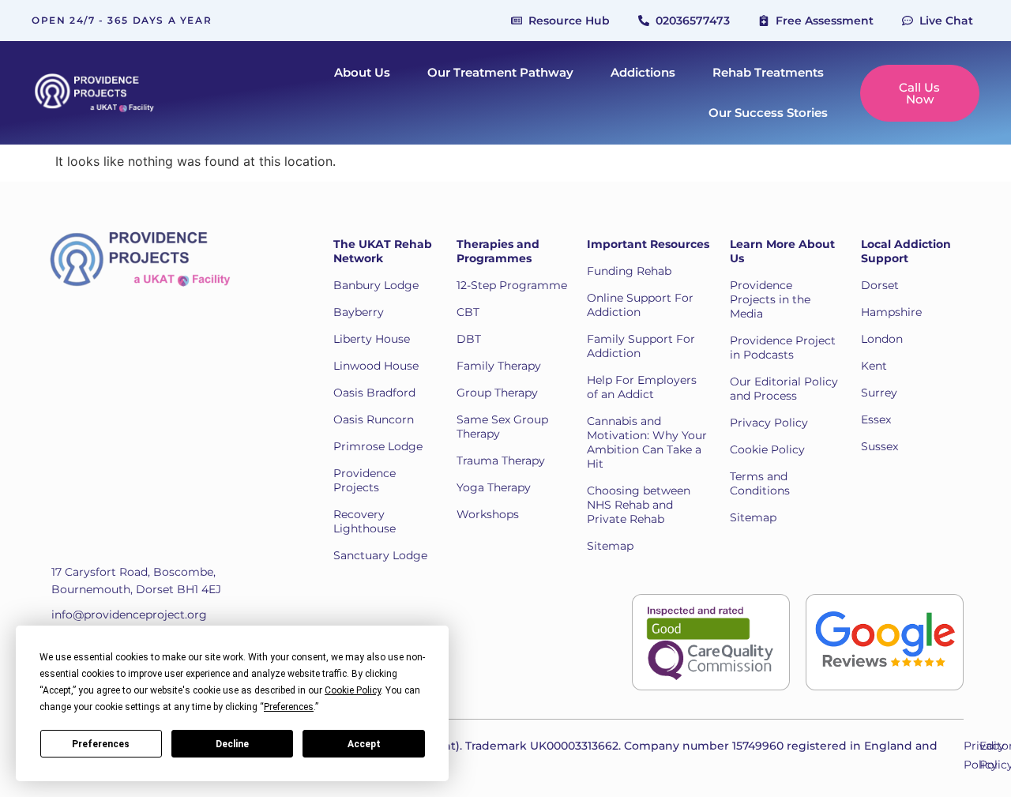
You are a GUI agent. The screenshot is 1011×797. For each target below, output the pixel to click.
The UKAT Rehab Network (382, 251)
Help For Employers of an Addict (642, 387)
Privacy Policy (769, 422)
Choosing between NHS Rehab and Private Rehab (638, 504)
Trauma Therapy (501, 460)
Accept (364, 744)
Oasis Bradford (374, 392)
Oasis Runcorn (373, 419)
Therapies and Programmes (498, 251)
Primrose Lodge (378, 446)
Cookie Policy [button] (353, 690)
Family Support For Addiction (641, 346)
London (882, 339)
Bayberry (358, 312)
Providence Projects (364, 480)
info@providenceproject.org (129, 614)
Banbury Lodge (376, 285)
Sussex (879, 446)
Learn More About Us (782, 251)
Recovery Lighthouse (364, 521)
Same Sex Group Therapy (502, 426)
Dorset (880, 285)
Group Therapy (497, 392)
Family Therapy (499, 366)
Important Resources (648, 244)
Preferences (101, 744)
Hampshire (891, 312)
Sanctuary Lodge (380, 555)
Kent (874, 366)
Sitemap (610, 546)
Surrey (879, 392)
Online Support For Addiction (640, 305)
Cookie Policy (767, 449)
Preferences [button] (289, 706)
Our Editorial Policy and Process (784, 388)
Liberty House (371, 339)
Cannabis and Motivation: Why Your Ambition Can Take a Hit (647, 442)
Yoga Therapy (494, 487)
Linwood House (376, 366)
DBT (469, 339)
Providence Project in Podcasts (783, 347)
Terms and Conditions (760, 483)
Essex (876, 419)
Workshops (488, 514)
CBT (468, 312)
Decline (232, 744)
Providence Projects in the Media (770, 299)
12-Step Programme (512, 285)
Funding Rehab (629, 271)
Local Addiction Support (906, 251)
